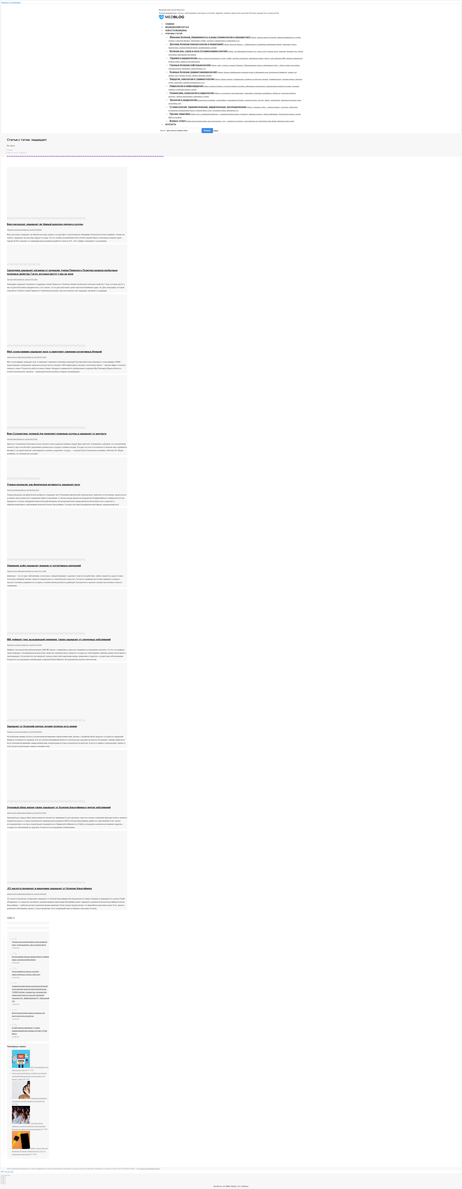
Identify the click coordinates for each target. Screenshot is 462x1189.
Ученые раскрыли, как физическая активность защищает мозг (43, 484)
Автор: (29, 230)
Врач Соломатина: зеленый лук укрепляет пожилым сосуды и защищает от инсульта (56, 433)
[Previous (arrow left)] (2, 1180)
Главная (10, 150)
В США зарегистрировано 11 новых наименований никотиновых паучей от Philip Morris (29, 1031)
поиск (215, 130)
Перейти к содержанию (11, 2)
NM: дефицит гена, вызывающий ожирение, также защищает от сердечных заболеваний (59, 639)
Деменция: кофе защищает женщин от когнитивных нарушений (44, 565)
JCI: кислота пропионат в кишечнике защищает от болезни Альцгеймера (49, 888)
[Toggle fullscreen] (7, 1175)
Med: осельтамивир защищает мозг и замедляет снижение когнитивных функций (54, 351)
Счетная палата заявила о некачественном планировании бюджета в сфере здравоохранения (28, 1126)
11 (14, 918)
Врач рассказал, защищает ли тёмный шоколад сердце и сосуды (45, 224)
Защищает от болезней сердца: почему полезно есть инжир (42, 726)
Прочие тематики (13, 279)
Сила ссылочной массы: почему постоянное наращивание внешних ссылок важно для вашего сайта (29, 1076)
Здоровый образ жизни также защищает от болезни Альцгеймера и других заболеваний (59, 807)
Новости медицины (14, 490)
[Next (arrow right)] (4, 1180)
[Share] (4, 1175)
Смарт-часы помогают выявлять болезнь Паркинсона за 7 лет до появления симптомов (30, 1151)
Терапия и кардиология (15, 230)
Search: (163, 130)
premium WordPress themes (150, 1169)
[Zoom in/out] (9, 1175)
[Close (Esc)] (2, 1175)
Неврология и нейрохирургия (18, 357)
